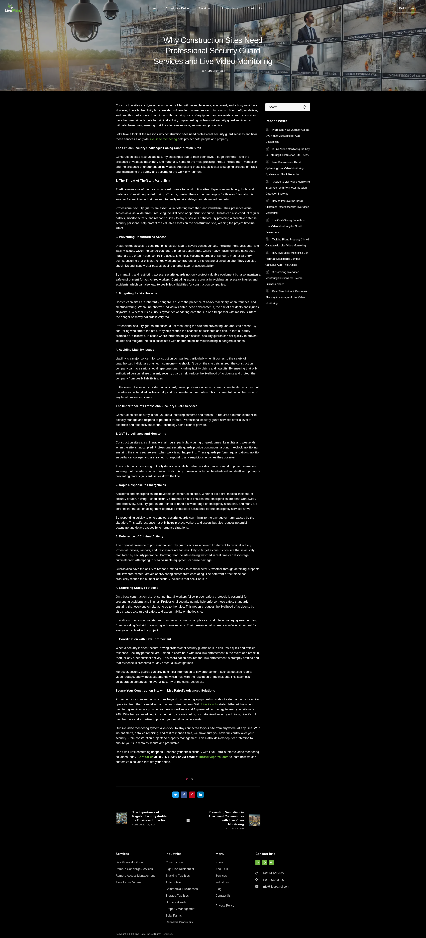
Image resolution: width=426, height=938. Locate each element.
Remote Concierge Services (134, 869)
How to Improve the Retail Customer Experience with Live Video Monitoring (287, 207)
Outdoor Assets (176, 902)
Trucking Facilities (178, 875)
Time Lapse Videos (128, 882)
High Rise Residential (180, 869)
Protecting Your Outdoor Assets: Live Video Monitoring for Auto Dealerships (287, 135)
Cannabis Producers (179, 922)
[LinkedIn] (257, 862)
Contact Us (222, 895)
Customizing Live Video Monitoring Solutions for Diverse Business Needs (284, 278)
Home (219, 862)
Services (221, 875)
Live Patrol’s (209, 704)
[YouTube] (271, 862)
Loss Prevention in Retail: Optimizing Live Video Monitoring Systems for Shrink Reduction (284, 168)
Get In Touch (407, 8)
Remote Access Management (135, 875)
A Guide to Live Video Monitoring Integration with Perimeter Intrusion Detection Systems (287, 187)
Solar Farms (174, 915)
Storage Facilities (177, 895)
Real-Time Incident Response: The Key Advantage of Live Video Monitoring (286, 297)
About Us (221, 869)
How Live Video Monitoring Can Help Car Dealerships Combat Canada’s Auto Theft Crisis (286, 258)
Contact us (145, 757)
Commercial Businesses (182, 889)
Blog (218, 889)
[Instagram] (264, 862)
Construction (174, 862)
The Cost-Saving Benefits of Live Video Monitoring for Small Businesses (285, 226)
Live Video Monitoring (130, 862)
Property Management (180, 909)
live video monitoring (163, 139)
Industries (222, 882)
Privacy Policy (224, 905)
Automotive (173, 882)
